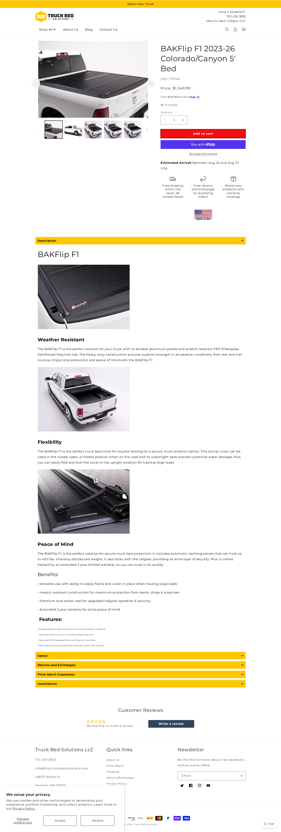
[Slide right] (150, 83)
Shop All (46, 29)
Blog (89, 29)
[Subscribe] (241, 775)
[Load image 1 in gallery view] (54, 129)
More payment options (203, 153)
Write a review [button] (171, 724)
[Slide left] (36, 83)
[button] (227, 29)
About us (112, 760)
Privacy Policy (116, 783)
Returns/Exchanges (120, 777)
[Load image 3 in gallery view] (93, 129)
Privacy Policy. (23, 808)
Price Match (115, 765)
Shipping (112, 771)
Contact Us (108, 29)
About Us (70, 29)
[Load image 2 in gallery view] (73, 129)
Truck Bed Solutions (145, 824)
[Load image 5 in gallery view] (133, 129)
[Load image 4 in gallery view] (113, 129)
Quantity (166, 112)
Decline (97, 820)
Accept (60, 820)
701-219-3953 (236, 16)
